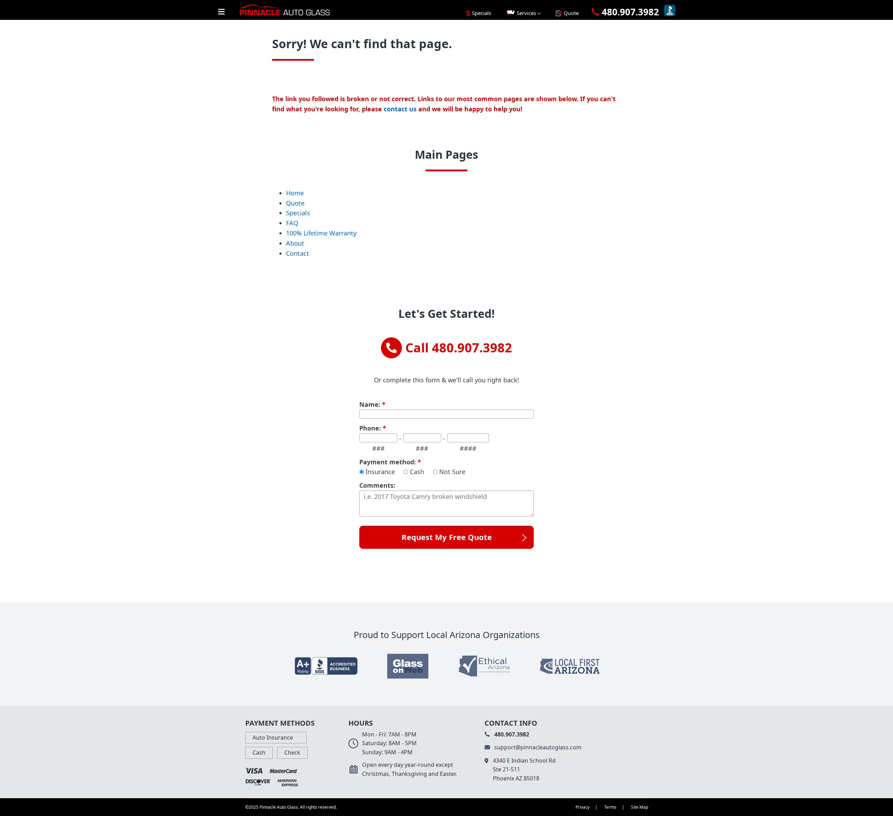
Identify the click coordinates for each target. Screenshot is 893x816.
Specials (298, 213)
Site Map (639, 807)
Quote (295, 203)
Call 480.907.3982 (458, 347)
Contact (297, 253)
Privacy (583, 807)
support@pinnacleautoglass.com (537, 747)
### (378, 448)
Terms (610, 807)
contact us (400, 109)
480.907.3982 (511, 734)
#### (468, 448)
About (295, 243)
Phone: (372, 428)
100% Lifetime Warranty (321, 233)
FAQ (292, 223)
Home (295, 193)
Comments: (377, 485)
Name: (372, 405)
